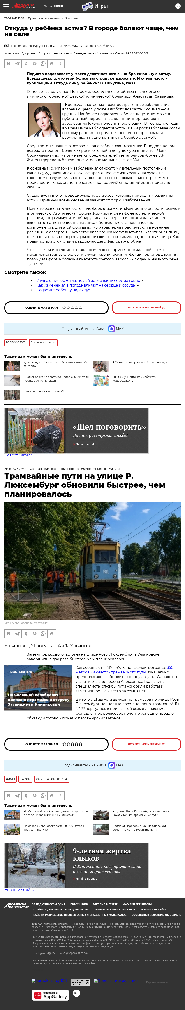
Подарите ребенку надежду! (63, 290)
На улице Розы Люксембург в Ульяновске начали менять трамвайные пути (141, 813)
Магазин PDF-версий (137, 904)
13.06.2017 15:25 (14, 18)
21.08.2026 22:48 (15, 468)
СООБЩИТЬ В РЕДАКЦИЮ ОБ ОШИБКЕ (156, 915)
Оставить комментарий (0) (146, 307)
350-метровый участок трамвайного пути (125, 669)
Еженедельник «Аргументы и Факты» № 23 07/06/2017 (110, 53)
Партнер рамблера (157, 982)
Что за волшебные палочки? (44, 391)
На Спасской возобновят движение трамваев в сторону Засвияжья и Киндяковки (56, 813)
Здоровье (28, 53)
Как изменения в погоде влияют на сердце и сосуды (86, 285)
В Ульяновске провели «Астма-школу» (139, 362)
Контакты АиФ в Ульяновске (115, 909)
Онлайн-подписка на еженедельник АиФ (61, 909)
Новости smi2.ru (19, 455)
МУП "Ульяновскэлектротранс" (26, 623)
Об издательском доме (48, 904)
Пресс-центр (79, 904)
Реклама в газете (105, 904)
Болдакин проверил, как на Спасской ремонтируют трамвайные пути (139, 827)
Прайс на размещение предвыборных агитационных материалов (79, 915)
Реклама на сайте (153, 909)
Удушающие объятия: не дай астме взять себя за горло (88, 280)
